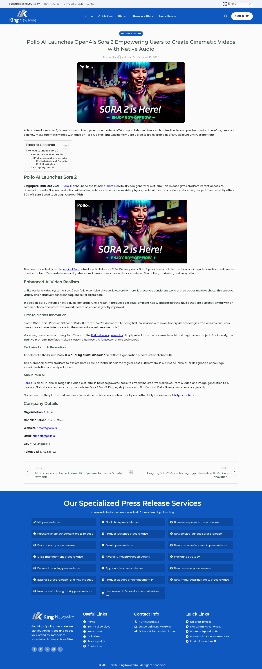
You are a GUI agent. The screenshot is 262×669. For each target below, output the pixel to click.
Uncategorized (131, 33)
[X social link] (40, 649)
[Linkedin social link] (60, 649)
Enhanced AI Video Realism (49, 154)
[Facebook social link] (34, 649)
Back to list (131, 472)
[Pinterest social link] (53, 649)
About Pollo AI (48, 164)
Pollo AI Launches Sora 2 (43, 150)
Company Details (43, 167)
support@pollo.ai (44, 436)
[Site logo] (22, 16)
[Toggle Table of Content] (64, 145)
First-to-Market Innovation (52, 158)
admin (126, 57)
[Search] (225, 16)
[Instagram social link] (47, 649)
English (232, 3)
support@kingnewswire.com (24, 3)
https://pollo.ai (47, 428)
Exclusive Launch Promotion (54, 161)
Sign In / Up (242, 16)
